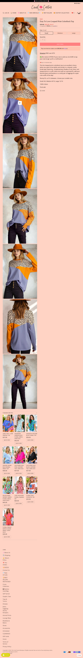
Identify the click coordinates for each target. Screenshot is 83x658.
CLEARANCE (6, 634)
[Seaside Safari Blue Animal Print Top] (8, 455)
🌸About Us (6, 552)
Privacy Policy (7, 646)
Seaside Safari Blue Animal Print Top (7, 467)
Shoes (4, 625)
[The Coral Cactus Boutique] (41, 7)
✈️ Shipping (6, 555)
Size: (43, 30)
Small (46, 33)
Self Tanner (6, 594)
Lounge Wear (7, 618)
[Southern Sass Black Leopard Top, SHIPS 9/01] (31, 455)
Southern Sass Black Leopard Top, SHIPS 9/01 (31, 467)
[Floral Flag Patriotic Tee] (31, 485)
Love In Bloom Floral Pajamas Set (19, 497)
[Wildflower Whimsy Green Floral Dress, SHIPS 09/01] (8, 485)
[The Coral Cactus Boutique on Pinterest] (78, 3)
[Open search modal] (3, 13)
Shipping (42, 53)
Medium (60, 33)
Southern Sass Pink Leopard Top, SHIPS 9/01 (19, 467)
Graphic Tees (7, 596)
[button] (60, 26)
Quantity (42, 37)
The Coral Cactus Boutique (18, 650)
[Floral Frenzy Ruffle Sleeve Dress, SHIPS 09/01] (8, 516)
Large (73, 33)
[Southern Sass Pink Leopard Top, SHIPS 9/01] (20, 455)
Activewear (6, 631)
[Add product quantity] (45, 39)
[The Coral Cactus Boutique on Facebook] (75, 3)
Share (43, 90)
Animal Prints (7, 615)
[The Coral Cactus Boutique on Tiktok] (79, 3)
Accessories (6, 628)
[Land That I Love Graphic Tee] (8, 423)
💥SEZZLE (6, 567)
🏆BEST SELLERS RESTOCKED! (7, 579)
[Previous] (29, 1)
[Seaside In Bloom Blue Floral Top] (31, 423)
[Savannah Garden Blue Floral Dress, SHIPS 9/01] (20, 423)
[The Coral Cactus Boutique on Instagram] (76, 3)
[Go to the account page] (77, 13)
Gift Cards (6, 636)
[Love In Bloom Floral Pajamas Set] (20, 485)
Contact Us (6, 570)
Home (4, 639)
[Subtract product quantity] (41, 39)
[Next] (54, 1)
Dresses (5, 604)
